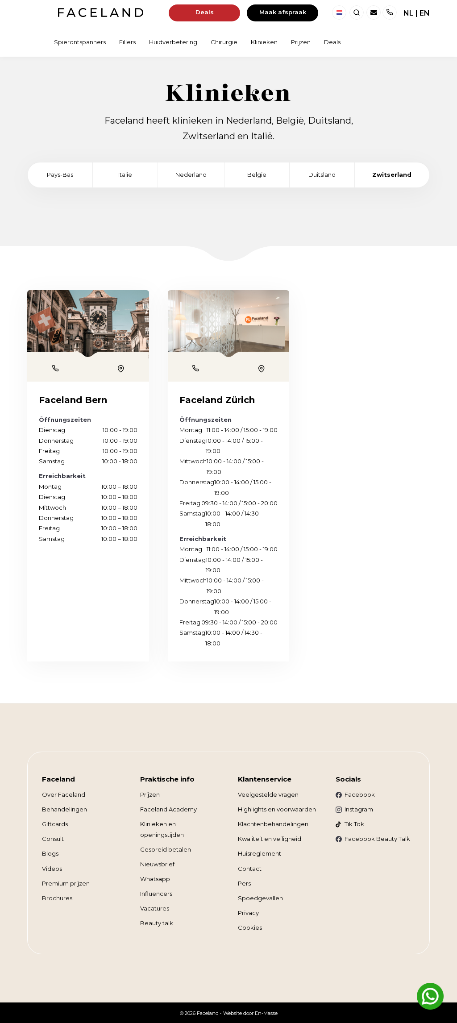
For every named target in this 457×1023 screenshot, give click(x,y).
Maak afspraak (282, 12)
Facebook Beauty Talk (377, 838)
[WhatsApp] (430, 996)
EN (425, 13)
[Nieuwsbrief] (373, 12)
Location (121, 369)
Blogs (50, 853)
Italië (125, 174)
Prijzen (150, 794)
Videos (52, 868)
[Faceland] (100, 14)
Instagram (359, 809)
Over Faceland (63, 794)
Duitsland (322, 174)
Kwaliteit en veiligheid (269, 838)
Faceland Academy (168, 809)
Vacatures (154, 908)
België (256, 174)
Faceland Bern (73, 400)
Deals (204, 12)
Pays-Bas (60, 174)
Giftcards (55, 824)
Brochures (57, 898)
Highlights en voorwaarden (277, 809)
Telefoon (389, 12)
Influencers (156, 893)
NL (408, 13)
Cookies (250, 927)
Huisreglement (259, 853)
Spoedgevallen (260, 898)
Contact (250, 868)
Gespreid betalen (165, 849)
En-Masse (266, 1013)
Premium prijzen (66, 883)
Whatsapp (155, 878)
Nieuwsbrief (157, 864)
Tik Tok (354, 824)
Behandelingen (64, 809)
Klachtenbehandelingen (273, 824)
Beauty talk (156, 923)
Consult (53, 838)
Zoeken (356, 12)
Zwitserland (391, 174)
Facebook (360, 794)
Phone (55, 368)
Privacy (248, 912)
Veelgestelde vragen (268, 794)
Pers (244, 883)
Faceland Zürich (217, 400)
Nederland (339, 12)
